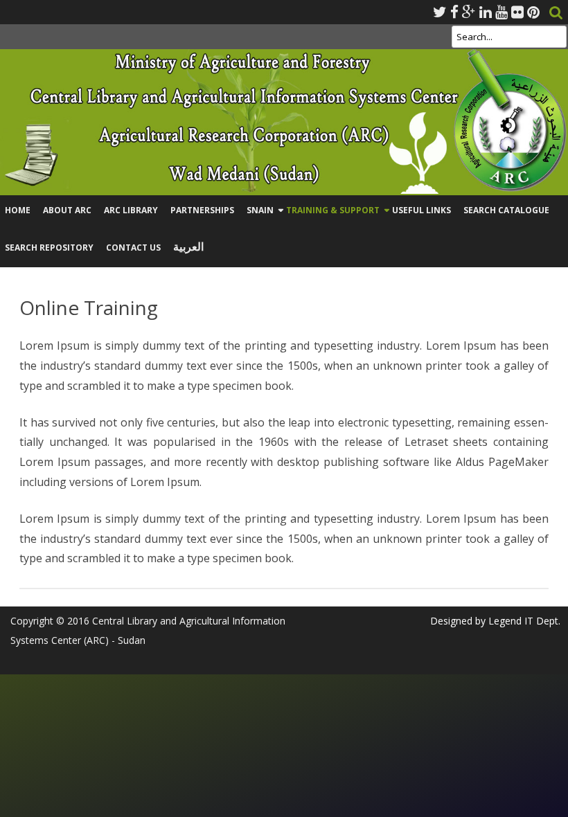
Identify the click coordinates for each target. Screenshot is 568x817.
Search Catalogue (506, 210)
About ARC (67, 210)
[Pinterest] (533, 11)
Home (17, 210)
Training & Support (333, 210)
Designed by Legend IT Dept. (495, 620)
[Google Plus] (469, 11)
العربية (188, 247)
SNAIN (260, 210)
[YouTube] (501, 11)
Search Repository (49, 247)
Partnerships (202, 210)
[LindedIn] (485, 11)
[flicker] (517, 11)
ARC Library (131, 210)
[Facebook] (454, 11)
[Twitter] (440, 11)
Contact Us (133, 247)
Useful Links (421, 210)
